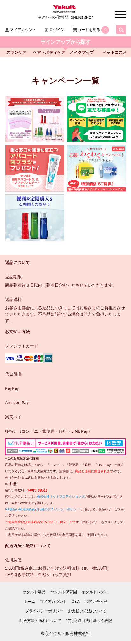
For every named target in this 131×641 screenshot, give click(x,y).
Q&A (76, 601)
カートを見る (89, 29)
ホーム (29, 601)
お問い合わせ (96, 601)
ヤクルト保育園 (63, 591)
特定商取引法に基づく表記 (89, 620)
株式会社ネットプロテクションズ (61, 496)
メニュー (120, 14)
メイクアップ (82, 52)
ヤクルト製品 (34, 591)
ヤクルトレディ (95, 591)
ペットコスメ (114, 52)
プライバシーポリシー (44, 611)
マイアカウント (23, 29)
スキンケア (16, 52)
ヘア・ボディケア (49, 52)
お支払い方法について (87, 611)
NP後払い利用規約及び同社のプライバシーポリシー (42, 509)
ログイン (56, 29)
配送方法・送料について (40, 620)
